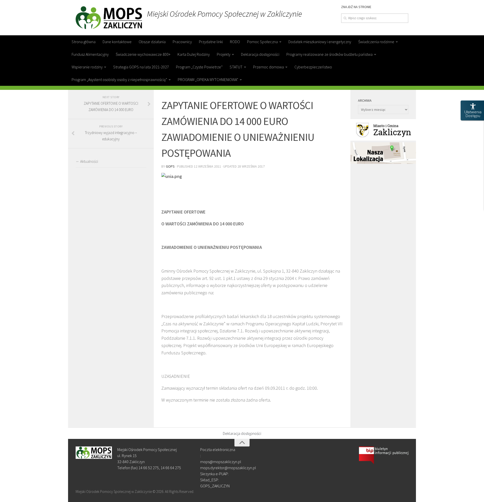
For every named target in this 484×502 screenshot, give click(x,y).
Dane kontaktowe (117, 41)
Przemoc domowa (268, 66)
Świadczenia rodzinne (376, 41)
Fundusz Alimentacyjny (90, 54)
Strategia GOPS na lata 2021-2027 (141, 66)
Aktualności (89, 161)
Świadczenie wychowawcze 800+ (143, 54)
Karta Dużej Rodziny (193, 54)
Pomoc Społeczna (262, 41)
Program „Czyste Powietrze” (199, 66)
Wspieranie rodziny (87, 66)
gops (170, 166)
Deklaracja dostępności (260, 54)
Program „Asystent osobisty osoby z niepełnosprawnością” (119, 79)
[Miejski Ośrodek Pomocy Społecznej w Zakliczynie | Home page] (109, 17)
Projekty (223, 54)
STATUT (236, 66)
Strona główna (84, 41)
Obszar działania (152, 41)
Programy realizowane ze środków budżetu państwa (329, 54)
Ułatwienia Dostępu (472, 114)
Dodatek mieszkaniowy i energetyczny (319, 41)
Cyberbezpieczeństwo (313, 66)
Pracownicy (182, 41)
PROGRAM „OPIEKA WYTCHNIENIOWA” (208, 79)
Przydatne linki (211, 41)
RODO (235, 41)
